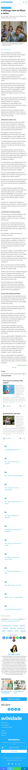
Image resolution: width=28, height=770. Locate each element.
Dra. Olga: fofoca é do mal (13, 585)
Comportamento (6, 7)
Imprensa (3, 735)
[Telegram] (20, 638)
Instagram (9, 621)
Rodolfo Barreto (9, 760)
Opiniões (10, 631)
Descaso (23, 625)
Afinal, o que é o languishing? (14, 597)
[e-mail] (24, 638)
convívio (16, 625)
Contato (3, 731)
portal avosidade (13, 619)
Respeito (23, 631)
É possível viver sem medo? (13, 609)
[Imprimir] (14, 640)
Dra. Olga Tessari (7, 49)
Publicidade (4, 733)
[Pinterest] (14, 638)
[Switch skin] (23, 2)
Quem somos (4, 722)
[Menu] (26, 2)
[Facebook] (3, 638)
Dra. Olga (13, 628)
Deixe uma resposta (14, 699)
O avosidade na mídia (6, 727)
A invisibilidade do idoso (12, 449)
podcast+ (16, 621)
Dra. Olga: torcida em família (14, 475)
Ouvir (17, 631)
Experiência (21, 628)
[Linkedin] (10, 638)
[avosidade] (7, 2)
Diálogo (6, 628)
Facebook (3, 621)
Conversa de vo (5, 725)
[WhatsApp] (17, 638)
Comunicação (7, 625)
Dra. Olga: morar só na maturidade (6, 692)
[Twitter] (7, 638)
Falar (4, 631)
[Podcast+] (19, 709)
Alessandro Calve (18, 760)
